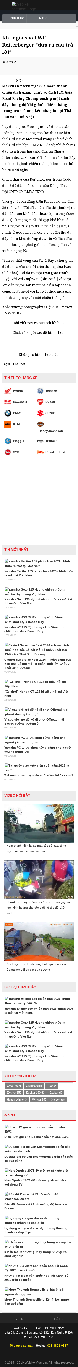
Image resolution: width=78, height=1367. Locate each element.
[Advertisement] (39, 502)
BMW (17, 413)
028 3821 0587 (57, 1345)
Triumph (52, 441)
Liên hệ (20, 1319)
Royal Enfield (55, 452)
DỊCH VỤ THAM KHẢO (20, 987)
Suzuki (50, 413)
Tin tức (42, 18)
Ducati (50, 401)
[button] (5, 5)
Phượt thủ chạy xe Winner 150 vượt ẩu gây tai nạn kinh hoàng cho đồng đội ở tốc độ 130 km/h (38, 907)
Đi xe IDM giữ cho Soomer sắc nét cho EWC (36, 1137)
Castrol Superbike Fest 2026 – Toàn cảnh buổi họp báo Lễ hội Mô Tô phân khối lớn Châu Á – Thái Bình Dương (38, 663)
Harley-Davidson (51, 431)
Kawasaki (20, 401)
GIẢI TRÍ (10, 1115)
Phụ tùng (17, 18)
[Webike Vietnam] (27, 6)
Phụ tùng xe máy (21, 1345)
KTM (16, 424)
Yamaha (51, 390)
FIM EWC (19, 364)
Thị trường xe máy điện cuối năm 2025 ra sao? (38, 775)
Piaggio (18, 441)
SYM (16, 452)
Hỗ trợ (58, 1319)
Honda (18, 390)
